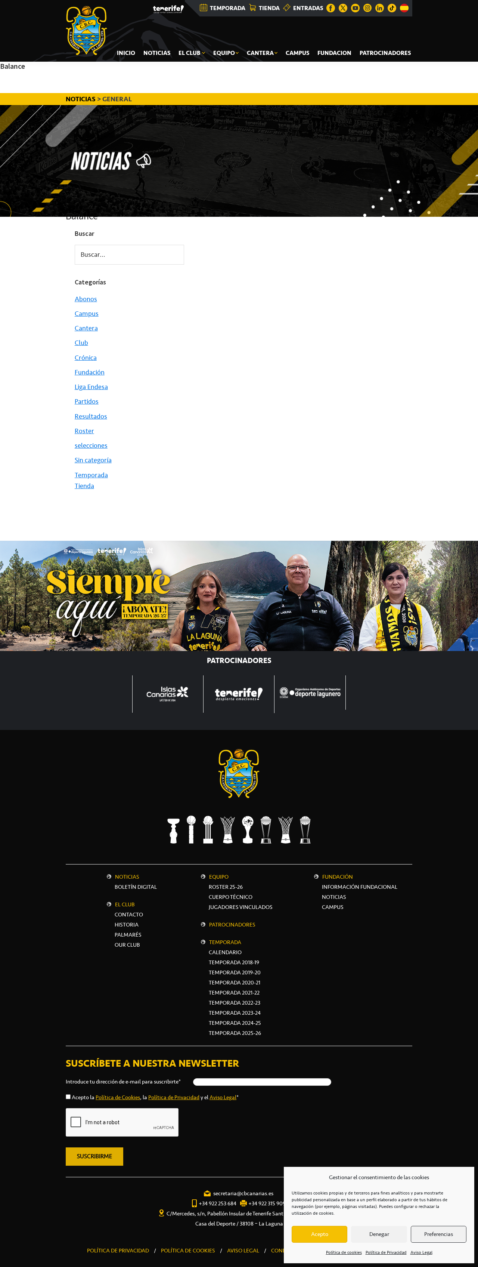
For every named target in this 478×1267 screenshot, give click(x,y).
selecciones (91, 445)
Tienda (84, 486)
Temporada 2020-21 (234, 982)
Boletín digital (136, 886)
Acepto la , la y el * (155, 1097)
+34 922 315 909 (267, 1203)
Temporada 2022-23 (234, 1002)
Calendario (225, 952)
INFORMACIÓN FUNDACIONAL (359, 886)
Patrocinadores (232, 924)
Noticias (127, 876)
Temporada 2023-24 (235, 1012)
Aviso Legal (421, 1252)
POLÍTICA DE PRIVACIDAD (118, 1250)
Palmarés (128, 934)
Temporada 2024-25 (235, 1022)
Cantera (86, 328)
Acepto (319, 1234)
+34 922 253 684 (217, 1203)
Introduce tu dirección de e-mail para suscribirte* (123, 1081)
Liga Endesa (91, 387)
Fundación (90, 372)
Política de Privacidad (386, 1252)
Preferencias (438, 1234)
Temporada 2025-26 (235, 1033)
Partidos (87, 401)
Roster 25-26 (226, 886)
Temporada (91, 475)
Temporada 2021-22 (234, 992)
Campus (87, 313)
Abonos (86, 299)
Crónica (86, 357)
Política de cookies (344, 1252)
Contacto (129, 914)
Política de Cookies (118, 1097)
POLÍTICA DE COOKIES (188, 1250)
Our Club (127, 944)
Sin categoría (93, 460)
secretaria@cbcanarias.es (243, 1193)
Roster (84, 431)
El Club (125, 904)
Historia (127, 924)
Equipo (219, 876)
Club (81, 342)
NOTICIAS (81, 99)
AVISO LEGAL (243, 1250)
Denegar (379, 1234)
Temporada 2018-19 (234, 962)
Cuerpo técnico (230, 897)
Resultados (91, 416)
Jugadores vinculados (241, 907)
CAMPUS (333, 907)
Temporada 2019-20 (235, 972)
